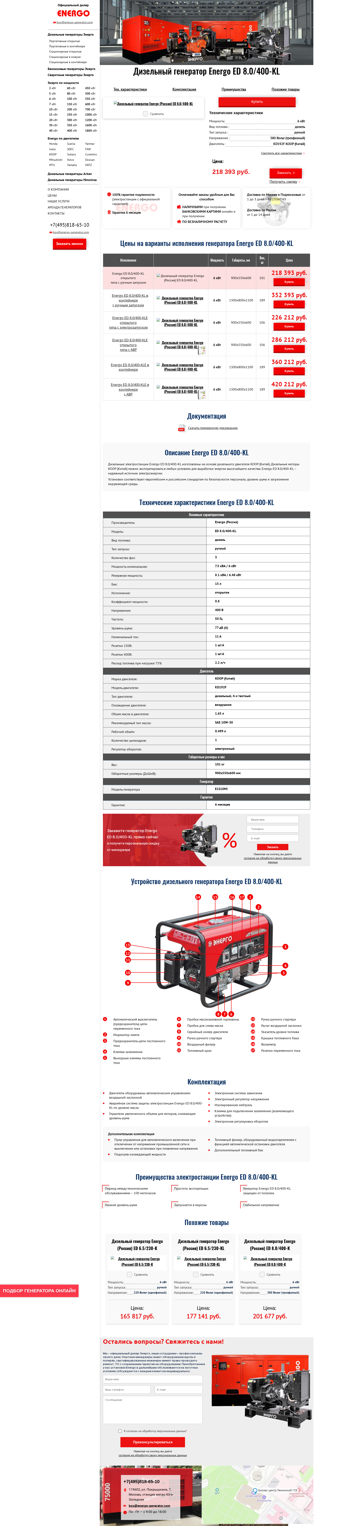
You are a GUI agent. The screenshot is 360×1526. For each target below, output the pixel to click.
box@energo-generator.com (75, 22)
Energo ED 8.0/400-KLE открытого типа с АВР (130, 345)
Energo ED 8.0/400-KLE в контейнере (130, 367)
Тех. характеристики (130, 89)
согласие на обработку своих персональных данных (272, 860)
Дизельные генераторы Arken (70, 174)
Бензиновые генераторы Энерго (71, 69)
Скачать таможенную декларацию (213, 428)
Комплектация (184, 89)
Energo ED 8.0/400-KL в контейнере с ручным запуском (130, 300)
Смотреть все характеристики (281, 153)
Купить (289, 282)
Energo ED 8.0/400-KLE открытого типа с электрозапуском (128, 323)
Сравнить (157, 114)
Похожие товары (286, 89)
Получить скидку (283, 182)
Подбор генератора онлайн (39, 1290)
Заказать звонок (69, 243)
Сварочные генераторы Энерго (71, 75)
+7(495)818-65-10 (69, 225)
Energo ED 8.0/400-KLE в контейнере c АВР (130, 389)
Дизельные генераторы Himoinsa (72, 180)
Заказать (284, 173)
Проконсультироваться (152, 1442)
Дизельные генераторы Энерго (71, 34)
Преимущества (234, 89)
